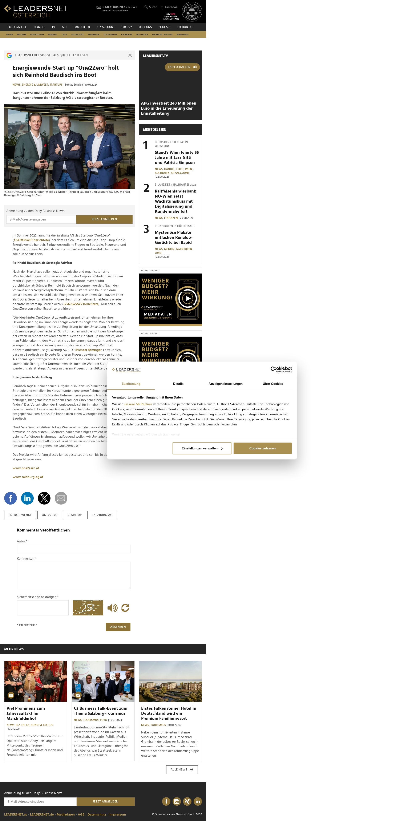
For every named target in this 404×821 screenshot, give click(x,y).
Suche (153, 7)
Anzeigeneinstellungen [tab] (226, 383)
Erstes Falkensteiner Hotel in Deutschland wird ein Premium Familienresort (168, 713)
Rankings (183, 34)
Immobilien (82, 27)
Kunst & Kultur (42, 725)
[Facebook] (166, 801)
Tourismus (110, 34)
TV (53, 27)
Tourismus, (91, 720)
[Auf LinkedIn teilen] (27, 498)
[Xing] (187, 801)
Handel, (170, 169)
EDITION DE (184, 27)
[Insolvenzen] (171, 16)
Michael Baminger (88, 350)
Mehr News (14, 649)
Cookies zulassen (262, 448)
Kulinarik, (163, 172)
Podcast (164, 27)
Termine (39, 27)
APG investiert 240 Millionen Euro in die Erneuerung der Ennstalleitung (168, 108)
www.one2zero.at (26, 468)
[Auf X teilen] (44, 498)
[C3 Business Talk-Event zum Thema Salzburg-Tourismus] (103, 681)
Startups (55, 84)
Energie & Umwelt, (35, 84)
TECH (64, 34)
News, (17, 84)
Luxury (126, 27)
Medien (21, 34)
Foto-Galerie (17, 27)
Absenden (118, 627)
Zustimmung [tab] (131, 383)
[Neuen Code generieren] (125, 608)
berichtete (31, 240)
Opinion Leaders (162, 34)
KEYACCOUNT (106, 27)
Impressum (117, 814)
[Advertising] (170, 300)
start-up (75, 515)
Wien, (189, 169)
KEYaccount (180, 172)
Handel (52, 34)
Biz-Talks (142, 34)
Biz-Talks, (23, 725)
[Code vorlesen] (111, 608)
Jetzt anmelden (104, 219)
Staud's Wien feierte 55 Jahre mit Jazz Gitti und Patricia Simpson (177, 157)
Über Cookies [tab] (273, 383)
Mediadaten (66, 814)
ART (64, 27)
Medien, (170, 249)
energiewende (20, 515)
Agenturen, (185, 249)
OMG (158, 252)
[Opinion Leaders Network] (192, 12)
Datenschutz (97, 814)
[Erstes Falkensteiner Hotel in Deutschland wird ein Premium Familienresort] (170, 681)
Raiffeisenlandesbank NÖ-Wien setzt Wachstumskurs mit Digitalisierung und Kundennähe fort (175, 201)
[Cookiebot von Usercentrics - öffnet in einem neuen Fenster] (273, 370)
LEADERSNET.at (15, 814)
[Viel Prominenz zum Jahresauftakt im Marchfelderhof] (35, 681)
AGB (81, 814)
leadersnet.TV (155, 55)
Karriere (126, 34)
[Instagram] (177, 801)
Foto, (180, 169)
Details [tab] (178, 383)
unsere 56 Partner (138, 404)
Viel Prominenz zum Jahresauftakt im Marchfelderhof (26, 713)
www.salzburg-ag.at (28, 477)
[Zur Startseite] (35, 11)
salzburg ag (102, 515)
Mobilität (77, 34)
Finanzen (93, 34)
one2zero (50, 515)
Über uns (145, 27)
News (9, 34)
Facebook (171, 7)
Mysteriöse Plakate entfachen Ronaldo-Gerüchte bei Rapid (173, 237)
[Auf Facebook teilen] (10, 498)
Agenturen (37, 34)
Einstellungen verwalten (200, 448)
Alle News (179, 769)
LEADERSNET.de (42, 814)
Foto (103, 720)
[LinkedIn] (198, 801)
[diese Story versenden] (61, 498)
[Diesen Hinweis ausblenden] (130, 55)
